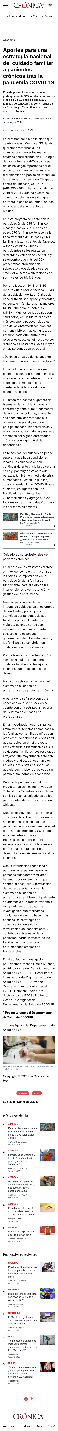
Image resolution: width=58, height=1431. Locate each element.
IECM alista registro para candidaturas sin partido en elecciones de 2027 (22, 1320)
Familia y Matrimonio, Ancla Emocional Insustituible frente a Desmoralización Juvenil (37, 517)
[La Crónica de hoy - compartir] (54, 526)
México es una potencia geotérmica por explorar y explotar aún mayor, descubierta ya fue (21, 1186)
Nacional (15, 1426)
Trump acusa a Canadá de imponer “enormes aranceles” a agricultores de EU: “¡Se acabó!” (22, 1345)
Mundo (40, 1426)
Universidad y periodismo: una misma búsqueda (22, 1233)
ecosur (36, 1093)
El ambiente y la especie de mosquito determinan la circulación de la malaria (22, 1211)
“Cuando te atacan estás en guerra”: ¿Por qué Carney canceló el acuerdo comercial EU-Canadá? (22, 1371)
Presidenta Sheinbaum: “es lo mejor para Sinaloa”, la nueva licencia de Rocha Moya (22, 1271)
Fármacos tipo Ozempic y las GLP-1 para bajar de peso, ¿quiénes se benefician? (36, 536)
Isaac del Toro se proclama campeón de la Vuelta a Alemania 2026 (22, 1297)
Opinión (49, 16)
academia (23, 1093)
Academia (9, 40)
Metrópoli (29, 1426)
